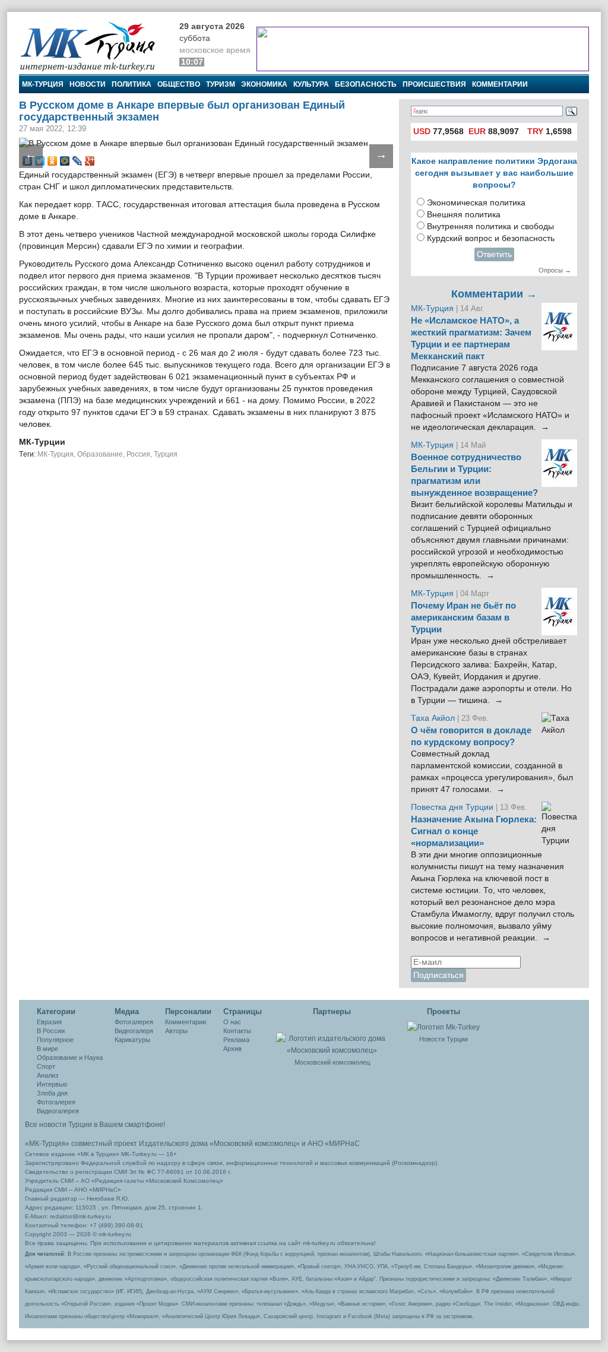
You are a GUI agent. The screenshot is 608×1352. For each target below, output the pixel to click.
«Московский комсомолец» (255, 1143)
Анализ (47, 1075)
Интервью (52, 1084)
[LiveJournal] (77, 161)
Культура (311, 84)
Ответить (494, 254)
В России (51, 1030)
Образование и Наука (70, 1057)
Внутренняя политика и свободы (490, 226)
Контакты (237, 1030)
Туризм (220, 84)
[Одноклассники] (52, 161)
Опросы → (555, 270)
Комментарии (500, 84)
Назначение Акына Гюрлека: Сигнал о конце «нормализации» (474, 831)
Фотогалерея (56, 1102)
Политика (131, 84)
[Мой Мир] (65, 161)
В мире (47, 1048)
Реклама (236, 1039)
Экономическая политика (476, 202)
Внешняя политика (464, 214)
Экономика (264, 84)
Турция (166, 454)
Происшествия (434, 84)
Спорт (46, 1066)
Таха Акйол (433, 718)
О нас (232, 1021)
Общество (178, 84)
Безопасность (366, 84)
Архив (232, 1048)
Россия (138, 454)
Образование (100, 454)
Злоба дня (52, 1093)
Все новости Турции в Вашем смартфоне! (95, 1124)
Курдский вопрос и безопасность (491, 238)
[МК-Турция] (93, 46)
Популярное (55, 1039)
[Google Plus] (90, 161)
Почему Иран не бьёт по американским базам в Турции (463, 617)
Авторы (176, 1030)
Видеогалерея (58, 1110)
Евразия (49, 1021)
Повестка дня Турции (453, 807)
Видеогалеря (134, 1030)
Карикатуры (132, 1039)
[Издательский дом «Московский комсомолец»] (332, 1038)
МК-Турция (43, 84)
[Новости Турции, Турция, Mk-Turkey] (443, 1026)
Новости (87, 84)
